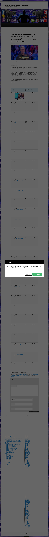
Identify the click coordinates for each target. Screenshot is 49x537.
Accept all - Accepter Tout (37, 274)
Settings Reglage (28, 274)
